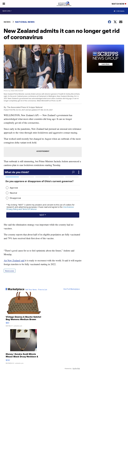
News (7, 22)
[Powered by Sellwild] (76, 368)
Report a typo (9, 271)
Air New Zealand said (14, 260)
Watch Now (118, 4)
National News (25, 22)
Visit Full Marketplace (71, 289)
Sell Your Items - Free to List (36, 290)
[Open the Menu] (4, 4)
